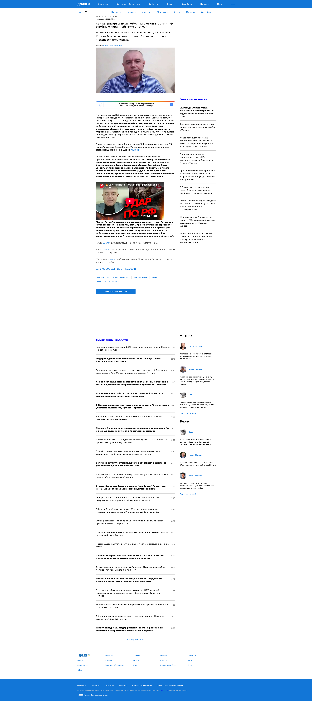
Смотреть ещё (135, 639)
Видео (154, 277)
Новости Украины (141, 277)
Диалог (98, 16)
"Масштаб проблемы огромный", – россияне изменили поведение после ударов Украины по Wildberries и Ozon (197, 238)
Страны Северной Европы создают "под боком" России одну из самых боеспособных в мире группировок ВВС (198, 205)
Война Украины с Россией (107, 281)
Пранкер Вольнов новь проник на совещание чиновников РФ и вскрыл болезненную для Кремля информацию (197, 175)
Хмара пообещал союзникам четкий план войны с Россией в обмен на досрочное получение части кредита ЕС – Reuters (196, 142)
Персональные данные (142, 685)
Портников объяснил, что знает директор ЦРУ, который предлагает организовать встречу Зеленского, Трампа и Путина (128, 593)
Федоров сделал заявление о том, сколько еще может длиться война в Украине (197, 127)
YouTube (134, 150)
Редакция (96, 685)
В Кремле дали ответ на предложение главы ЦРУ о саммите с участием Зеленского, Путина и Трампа (196, 158)
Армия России (103, 277)
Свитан (106, 243)
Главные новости (194, 99)
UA (80, 12)
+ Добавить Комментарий (116, 291)
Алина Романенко (112, 45)
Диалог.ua (164, 690)
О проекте (81, 685)
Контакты (110, 685)
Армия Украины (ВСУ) (121, 277)
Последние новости (112, 340)
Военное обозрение (110, 16)
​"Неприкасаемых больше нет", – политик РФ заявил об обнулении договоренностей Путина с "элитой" (197, 221)
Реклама (123, 685)
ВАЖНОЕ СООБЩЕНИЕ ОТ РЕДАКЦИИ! (116, 269)
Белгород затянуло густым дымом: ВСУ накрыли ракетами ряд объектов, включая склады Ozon (197, 112)
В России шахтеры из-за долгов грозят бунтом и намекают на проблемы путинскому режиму (196, 190)
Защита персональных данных (170, 685)
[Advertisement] (135, 314)
